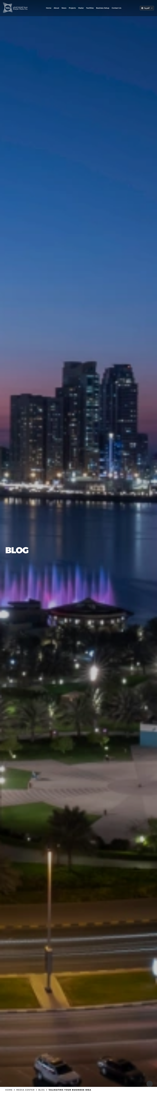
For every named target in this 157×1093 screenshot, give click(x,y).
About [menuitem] (56, 8)
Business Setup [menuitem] (102, 8)
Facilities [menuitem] (90, 8)
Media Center (25, 1090)
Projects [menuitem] (72, 8)
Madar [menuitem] (81, 8)
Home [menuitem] (48, 8)
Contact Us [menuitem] (116, 8)
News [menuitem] (64, 8)
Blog (41, 1090)
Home (9, 1090)
